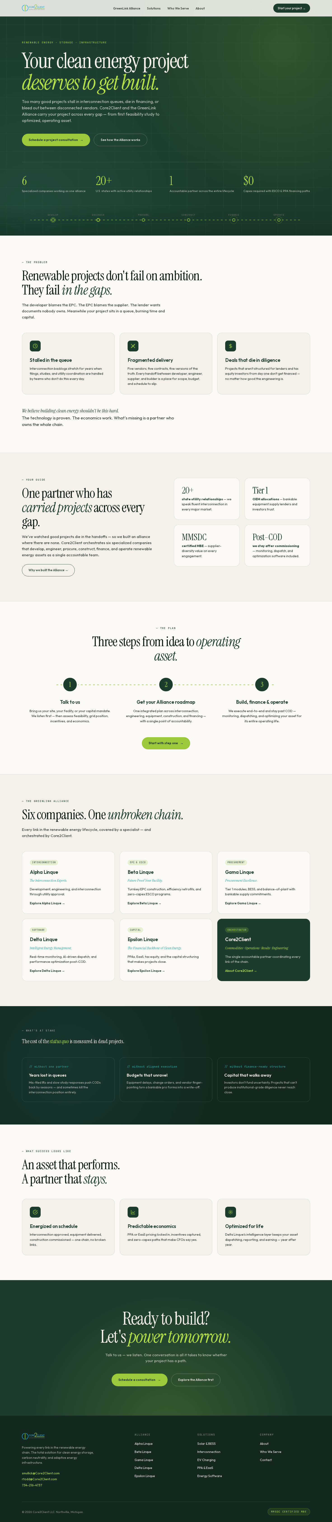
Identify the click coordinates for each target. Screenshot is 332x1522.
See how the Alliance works (120, 140)
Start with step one (166, 743)
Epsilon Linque (145, 1476)
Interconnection (208, 1452)
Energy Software (209, 1476)
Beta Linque (143, 1452)
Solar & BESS (206, 1444)
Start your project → (292, 8)
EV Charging (206, 1460)
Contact (266, 1460)
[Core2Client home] (33, 8)
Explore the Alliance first (195, 1380)
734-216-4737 (32, 1485)
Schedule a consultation (139, 1380)
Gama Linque (144, 1460)
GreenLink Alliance (126, 8)
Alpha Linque (144, 1444)
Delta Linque (143, 1468)
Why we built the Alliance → (48, 570)
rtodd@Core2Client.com (39, 1479)
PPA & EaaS (205, 1468)
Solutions (154, 8)
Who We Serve (178, 8)
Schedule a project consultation (56, 140)
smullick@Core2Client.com (41, 1473)
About (200, 8)
